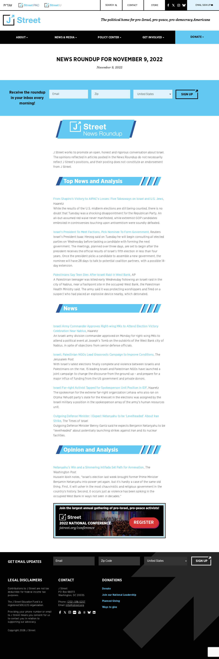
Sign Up (187, 94)
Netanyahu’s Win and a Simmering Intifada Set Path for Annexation (98, 467)
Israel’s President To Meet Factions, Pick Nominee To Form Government (101, 232)
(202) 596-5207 (76, 602)
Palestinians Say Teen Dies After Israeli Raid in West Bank (91, 275)
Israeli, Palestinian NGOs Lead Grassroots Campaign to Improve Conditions (103, 354)
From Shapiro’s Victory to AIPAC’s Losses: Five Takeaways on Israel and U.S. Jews (108, 199)
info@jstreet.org (75, 605)
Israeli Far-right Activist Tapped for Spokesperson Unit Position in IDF (100, 387)
